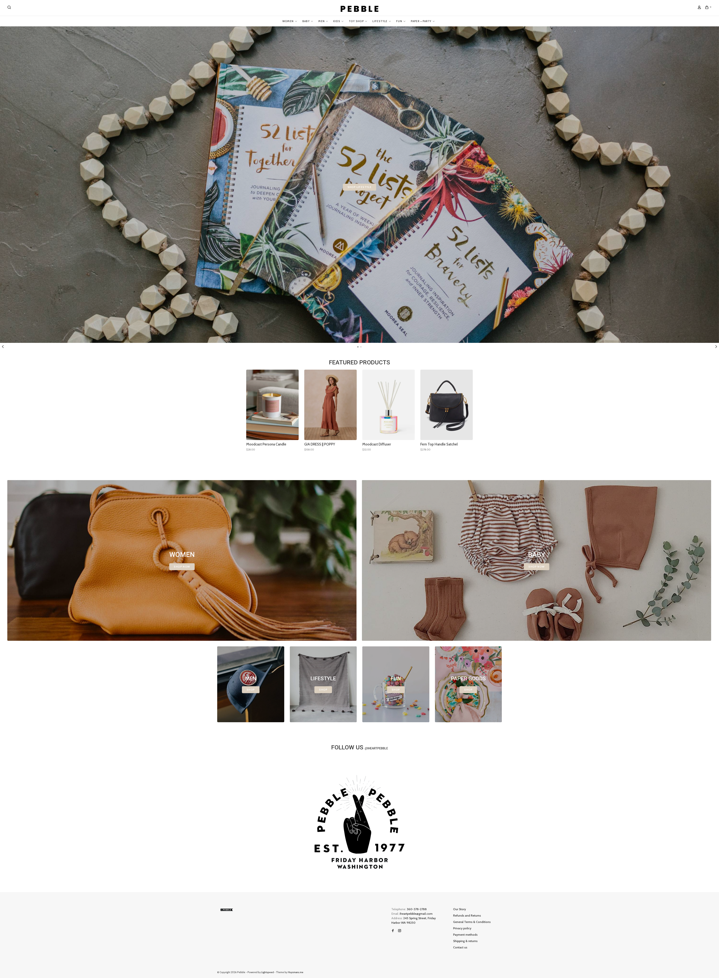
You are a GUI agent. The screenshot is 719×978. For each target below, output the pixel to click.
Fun (399, 21)
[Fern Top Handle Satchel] (446, 405)
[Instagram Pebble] (399, 931)
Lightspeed (267, 972)
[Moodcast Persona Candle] (272, 405)
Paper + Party (421, 21)
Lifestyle (380, 21)
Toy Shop (356, 21)
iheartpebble (376, 748)
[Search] (9, 8)
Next (716, 346)
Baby (306, 21)
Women (288, 21)
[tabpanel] (359, 184)
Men (321, 21)
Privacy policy (462, 928)
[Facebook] (392, 931)
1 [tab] (358, 346)
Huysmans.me (295, 972)
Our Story (459, 909)
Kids (336, 21)
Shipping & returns (465, 941)
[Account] (700, 8)
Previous (3, 346)
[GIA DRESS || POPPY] (330, 405)
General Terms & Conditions (472, 922)
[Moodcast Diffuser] (388, 405)
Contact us (460, 947)
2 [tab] (361, 346)
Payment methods (465, 934)
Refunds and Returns (467, 915)
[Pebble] (226, 909)
